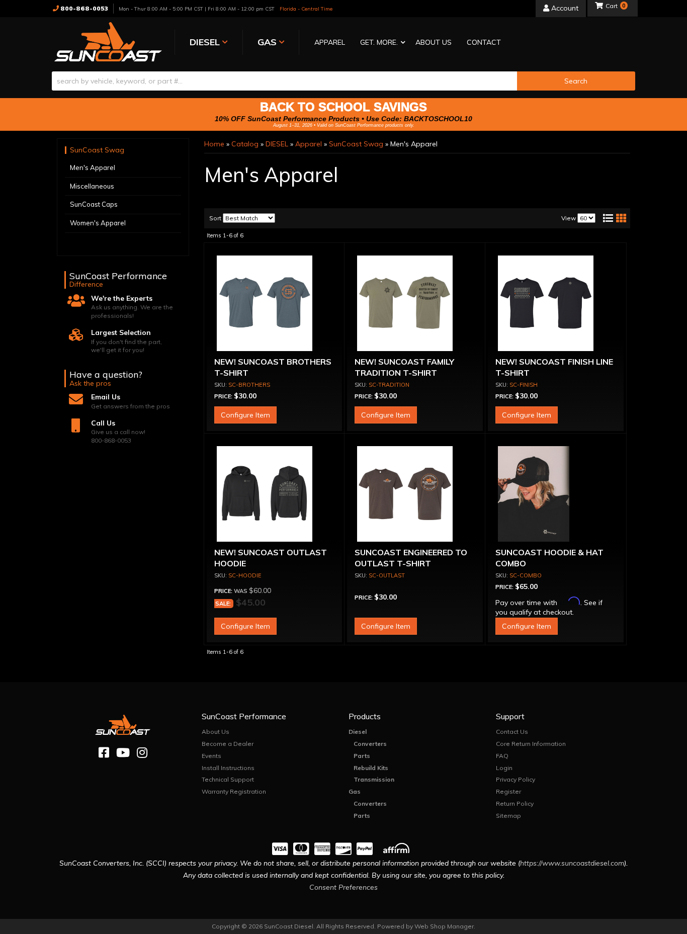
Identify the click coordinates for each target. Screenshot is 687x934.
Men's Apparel (92, 167)
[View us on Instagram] (142, 753)
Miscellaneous (92, 186)
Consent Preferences (343, 887)
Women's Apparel (98, 223)
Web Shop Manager (444, 926)
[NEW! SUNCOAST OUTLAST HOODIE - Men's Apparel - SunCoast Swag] (274, 494)
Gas (355, 791)
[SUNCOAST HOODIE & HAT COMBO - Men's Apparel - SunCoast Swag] (556, 494)
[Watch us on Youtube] (123, 753)
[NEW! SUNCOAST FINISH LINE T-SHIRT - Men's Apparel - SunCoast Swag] (556, 303)
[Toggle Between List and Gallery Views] (614, 218)
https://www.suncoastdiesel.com (572, 863)
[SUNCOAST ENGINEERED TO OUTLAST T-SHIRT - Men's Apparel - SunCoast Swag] (415, 494)
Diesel (358, 731)
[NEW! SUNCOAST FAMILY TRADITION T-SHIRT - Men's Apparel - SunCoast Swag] (415, 303)
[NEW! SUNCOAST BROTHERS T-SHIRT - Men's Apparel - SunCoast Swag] (274, 303)
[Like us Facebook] (104, 753)
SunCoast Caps (94, 204)
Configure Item (245, 414)
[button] (380, 43)
